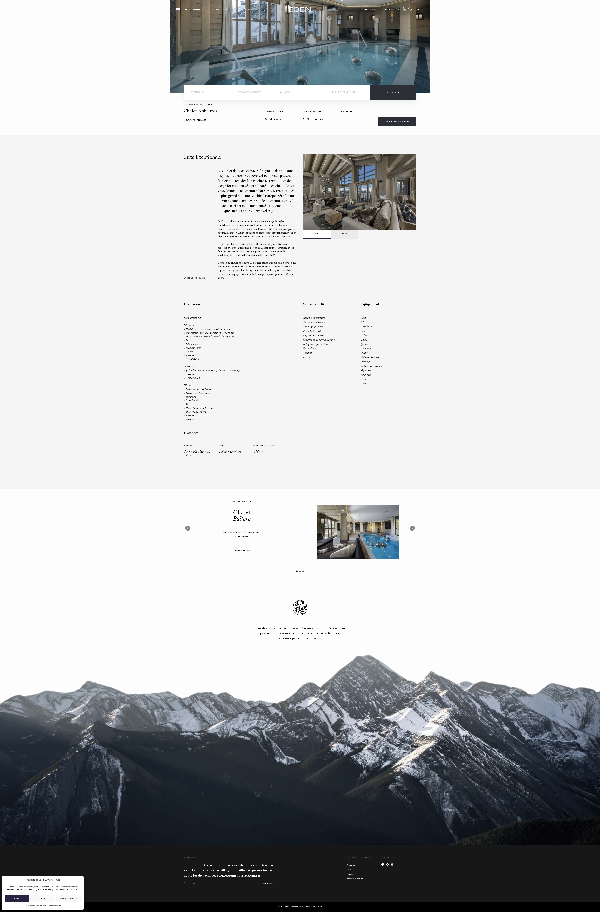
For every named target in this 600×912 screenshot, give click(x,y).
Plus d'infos (242, 550)
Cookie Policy (29, 906)
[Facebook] (388, 865)
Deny (42, 898)
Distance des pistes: (265, 446)
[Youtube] (393, 865)
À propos (245, 9)
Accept (16, 898)
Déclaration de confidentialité (48, 906)
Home (186, 104)
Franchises (368, 9)
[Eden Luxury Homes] (300, 9)
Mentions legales (355, 878)
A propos (351, 865)
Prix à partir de (274, 111)
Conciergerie (221, 9)
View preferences (68, 898)
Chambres (346, 111)
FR (417, 9)
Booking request (397, 122)
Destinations (194, 9)
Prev (187, 528)
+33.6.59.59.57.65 (404, 9)
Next (412, 192)
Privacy (350, 874)
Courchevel (194, 104)
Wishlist (410, 9)
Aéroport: (190, 446)
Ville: (221, 446)
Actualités (391, 9)
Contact (350, 870)
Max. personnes (312, 111)
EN (422, 9)
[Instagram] (383, 865)
